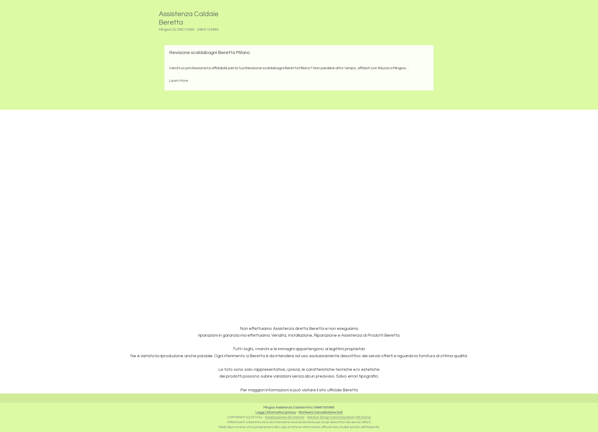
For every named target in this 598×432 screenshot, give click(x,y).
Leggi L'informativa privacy (276, 412)
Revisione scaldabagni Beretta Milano (209, 52)
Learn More (178, 81)
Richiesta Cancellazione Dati (321, 412)
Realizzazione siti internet (284, 417)
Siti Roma (363, 417)
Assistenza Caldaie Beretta (188, 18)
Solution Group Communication (330, 417)
